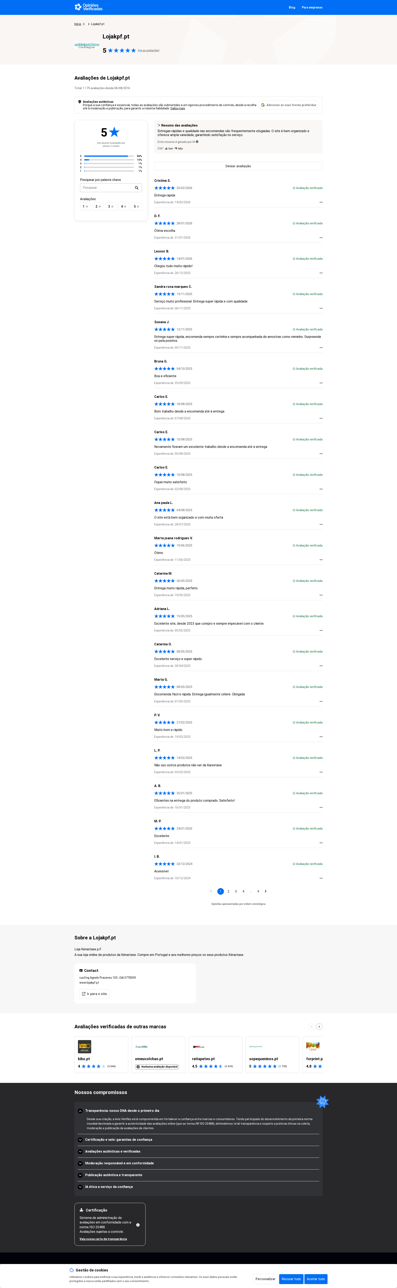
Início (77, 24)
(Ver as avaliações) (148, 50)
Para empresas (312, 7)
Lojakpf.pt (97, 24)
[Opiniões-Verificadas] (88, 7)
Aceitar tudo (316, 1279)
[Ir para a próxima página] (266, 891)
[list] (198, 1055)
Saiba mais (177, 108)
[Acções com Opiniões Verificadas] (321, 202)
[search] (136, 187)
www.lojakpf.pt (89, 982)
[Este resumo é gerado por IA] (197, 141)
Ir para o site (97, 994)
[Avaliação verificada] (294, 188)
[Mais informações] (137, 1224)
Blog (292, 7)
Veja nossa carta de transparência (103, 1239)
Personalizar (266, 1279)
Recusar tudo (291, 1279)
